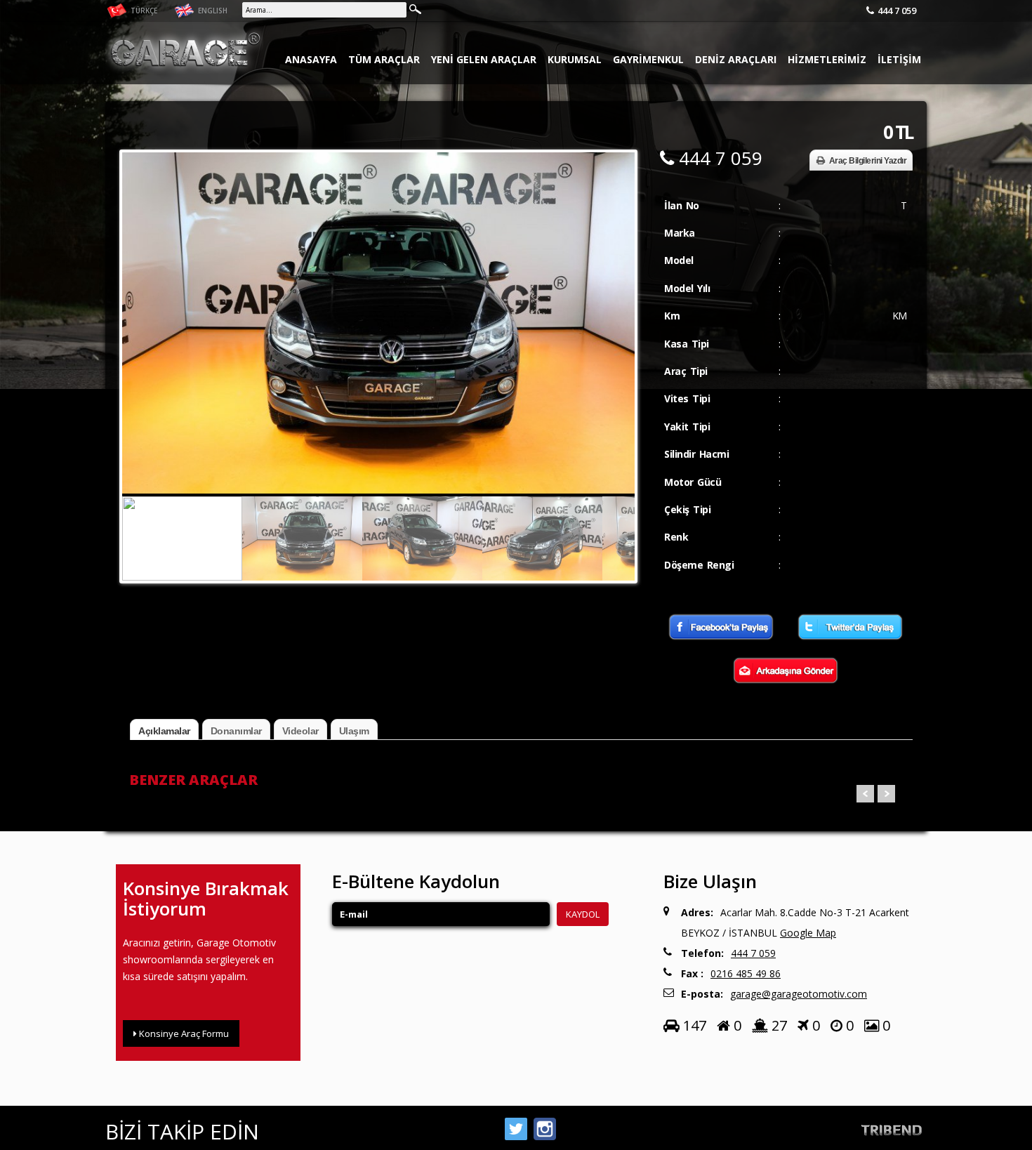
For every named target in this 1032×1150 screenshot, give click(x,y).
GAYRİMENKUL (648, 59)
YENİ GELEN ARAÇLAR (483, 59)
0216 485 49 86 (745, 973)
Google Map (808, 932)
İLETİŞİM (899, 59)
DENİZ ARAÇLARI (735, 59)
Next (621, 299)
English (211, 10)
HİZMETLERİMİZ (827, 59)
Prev (865, 793)
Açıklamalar (164, 730)
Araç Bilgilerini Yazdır (868, 161)
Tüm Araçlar (384, 59)
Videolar (300, 730)
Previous (136, 299)
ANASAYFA (311, 59)
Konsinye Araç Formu (183, 1033)
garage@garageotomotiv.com (798, 993)
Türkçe (142, 10)
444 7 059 (897, 10)
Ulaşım (354, 730)
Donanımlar (236, 730)
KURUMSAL (575, 59)
